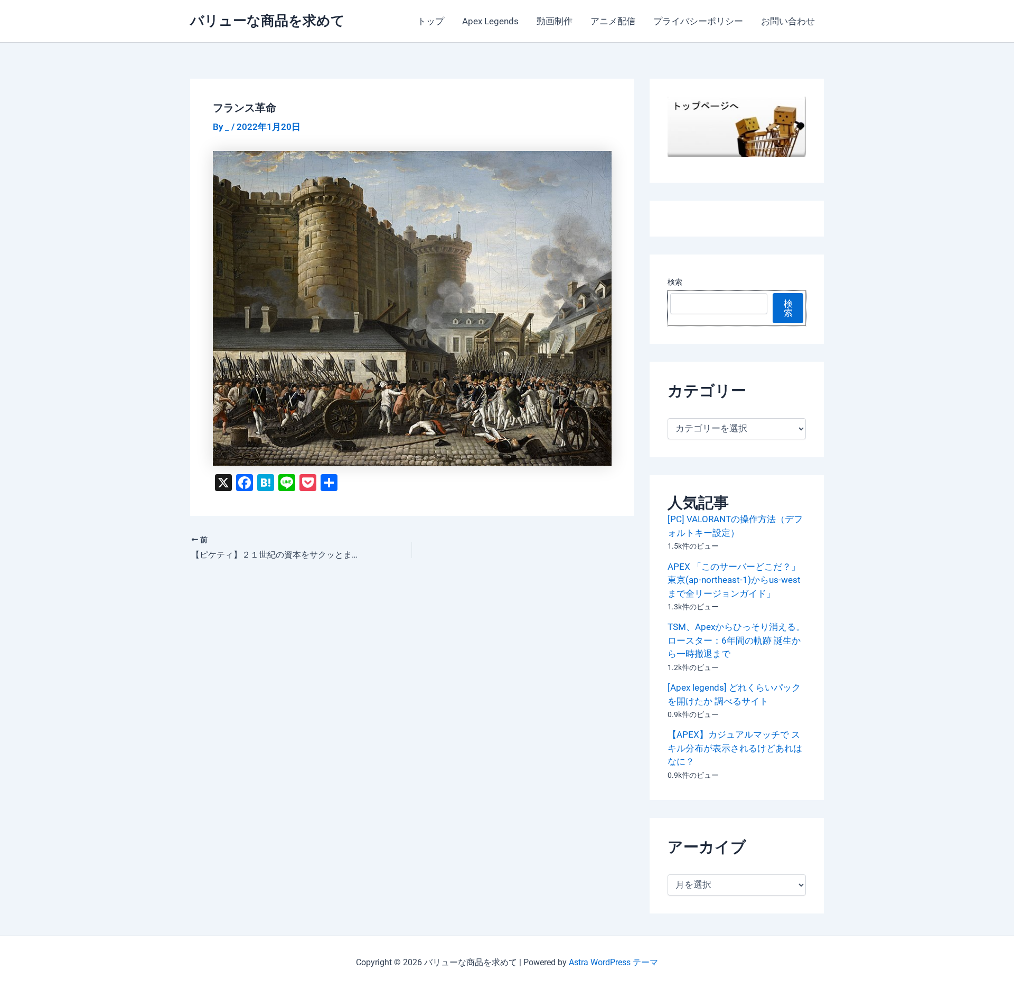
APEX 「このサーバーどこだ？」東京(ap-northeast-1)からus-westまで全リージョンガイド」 (734, 580)
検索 (675, 282)
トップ (430, 21)
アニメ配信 (612, 21)
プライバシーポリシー (698, 21)
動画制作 (554, 21)
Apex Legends (490, 21)
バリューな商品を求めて (267, 21)
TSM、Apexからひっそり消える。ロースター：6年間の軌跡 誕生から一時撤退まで (736, 640)
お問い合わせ (788, 21)
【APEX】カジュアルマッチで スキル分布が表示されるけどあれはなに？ (735, 748)
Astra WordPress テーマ (613, 962)
